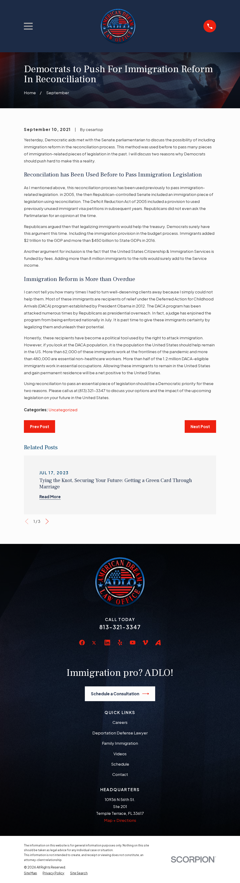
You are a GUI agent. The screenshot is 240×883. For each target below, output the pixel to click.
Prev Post (39, 426)
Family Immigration (120, 743)
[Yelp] (120, 642)
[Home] (118, 26)
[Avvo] (158, 642)
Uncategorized (63, 409)
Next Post (200, 426)
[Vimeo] (145, 642)
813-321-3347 (120, 627)
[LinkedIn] (107, 642)
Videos (120, 753)
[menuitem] (30, 873)
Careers (120, 722)
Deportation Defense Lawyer (120, 732)
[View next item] (47, 521)
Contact (120, 774)
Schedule (120, 764)
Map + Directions (120, 820)
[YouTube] (132, 642)
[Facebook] (82, 642)
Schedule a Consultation (115, 693)
